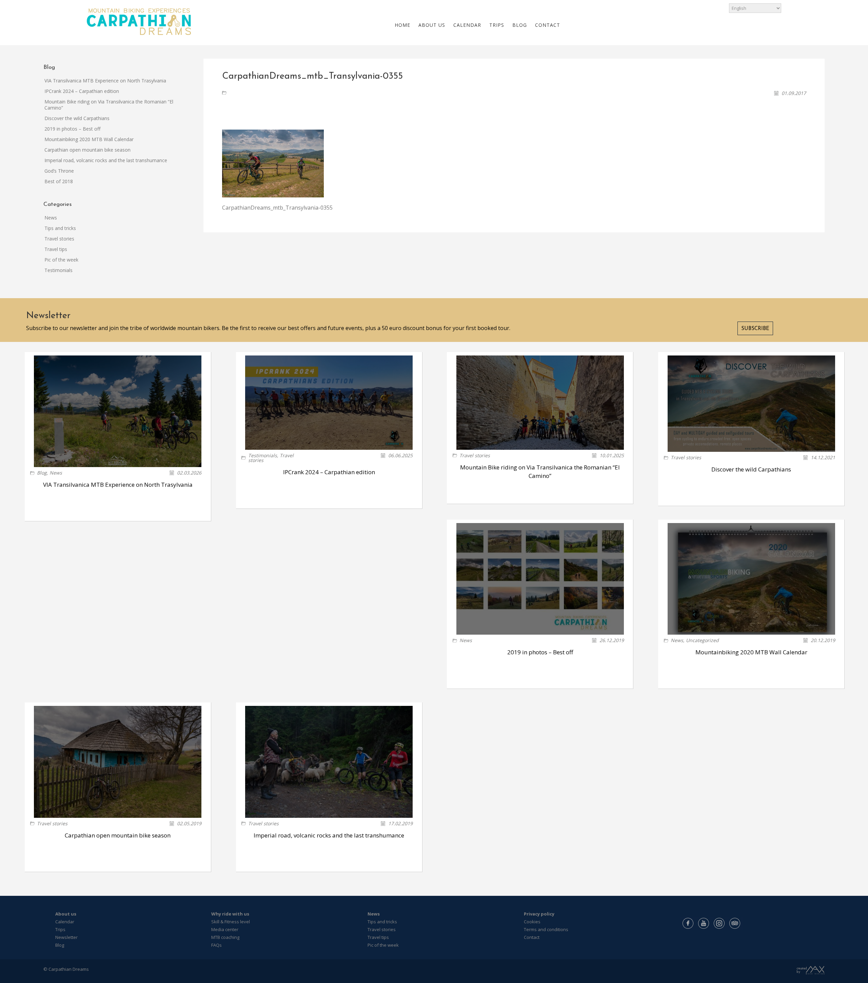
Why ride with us (230, 914)
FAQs (216, 945)
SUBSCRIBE (755, 328)
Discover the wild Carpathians (77, 118)
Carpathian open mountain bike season (87, 150)
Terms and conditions (546, 929)
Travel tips (55, 249)
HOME (402, 25)
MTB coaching (225, 937)
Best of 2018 (58, 181)
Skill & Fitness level (230, 922)
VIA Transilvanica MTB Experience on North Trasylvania (105, 80)
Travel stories (59, 238)
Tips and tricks (60, 228)
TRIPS (496, 25)
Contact (531, 937)
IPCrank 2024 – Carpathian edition (81, 91)
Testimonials (58, 270)
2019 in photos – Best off (72, 129)
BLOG (519, 25)
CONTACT (547, 25)
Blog (42, 472)
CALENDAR (467, 25)
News (50, 217)
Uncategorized (702, 640)
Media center (224, 929)
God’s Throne (59, 171)
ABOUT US (431, 25)
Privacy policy (539, 914)
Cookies (532, 922)
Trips (60, 929)
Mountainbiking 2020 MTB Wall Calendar (89, 139)
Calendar (64, 922)
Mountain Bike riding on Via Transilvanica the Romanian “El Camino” (108, 104)
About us (65, 914)
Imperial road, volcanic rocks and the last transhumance (105, 160)
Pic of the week (61, 259)
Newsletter (66, 937)
